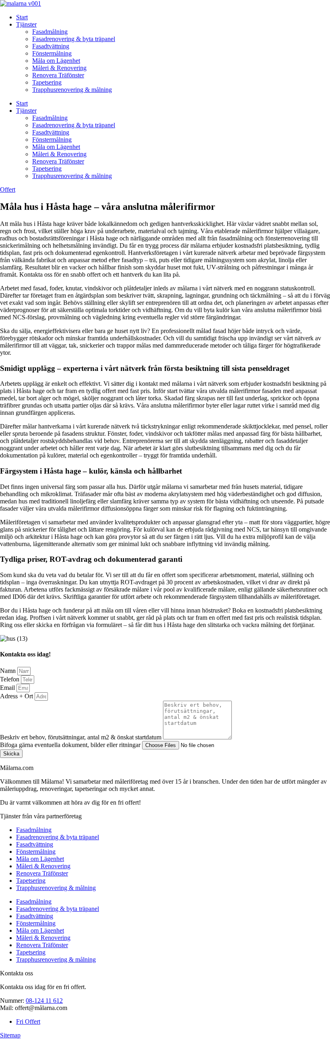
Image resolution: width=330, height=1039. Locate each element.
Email (8, 687)
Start (22, 17)
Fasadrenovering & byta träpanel (73, 38)
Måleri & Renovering (59, 67)
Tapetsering (47, 82)
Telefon (10, 679)
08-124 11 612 (44, 1000)
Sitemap (10, 1035)
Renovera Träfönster (58, 75)
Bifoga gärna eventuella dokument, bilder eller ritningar (71, 744)
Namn (8, 670)
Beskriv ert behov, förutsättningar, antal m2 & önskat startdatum (81, 737)
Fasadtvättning (50, 46)
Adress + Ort (17, 696)
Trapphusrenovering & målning (72, 89)
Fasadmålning (50, 31)
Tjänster (26, 24)
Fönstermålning (52, 53)
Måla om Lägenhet (56, 60)
